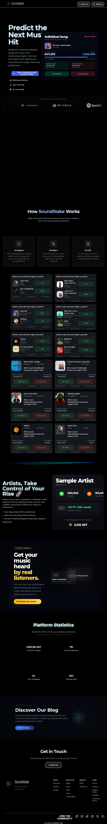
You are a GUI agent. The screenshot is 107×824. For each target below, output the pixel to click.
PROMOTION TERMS (53, 5)
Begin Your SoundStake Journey (53, 13)
